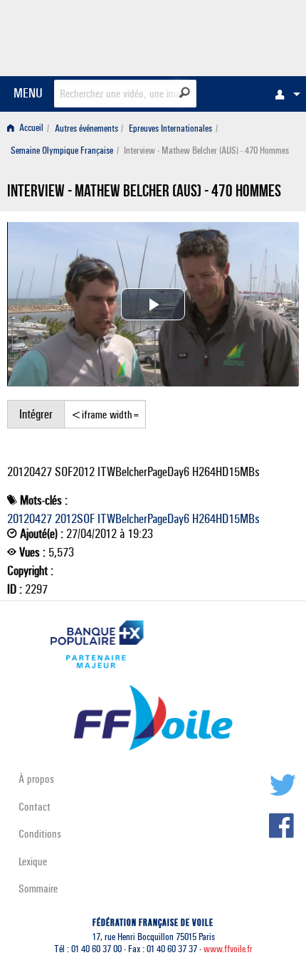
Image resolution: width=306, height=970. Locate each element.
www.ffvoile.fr (228, 949)
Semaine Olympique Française (62, 150)
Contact (35, 806)
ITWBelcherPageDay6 (143, 519)
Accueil (30, 128)
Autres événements (86, 128)
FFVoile (231, 35)
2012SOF (75, 519)
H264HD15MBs (226, 519)
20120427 (29, 519)
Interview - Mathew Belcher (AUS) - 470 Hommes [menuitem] (206, 150)
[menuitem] (284, 94)
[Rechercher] (184, 92)
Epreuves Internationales (170, 128)
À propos (36, 779)
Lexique (33, 861)
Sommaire (38, 888)
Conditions (40, 833)
